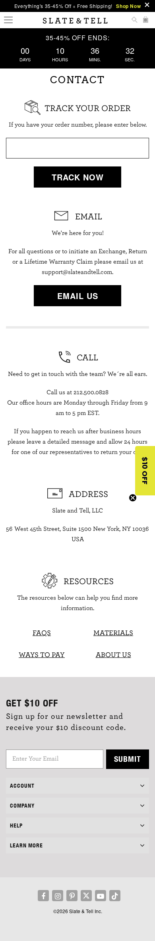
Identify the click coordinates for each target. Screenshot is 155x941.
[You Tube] (100, 895)
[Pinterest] (72, 895)
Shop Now (128, 6)
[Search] (134, 20)
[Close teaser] (133, 498)
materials (113, 633)
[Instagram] (57, 895)
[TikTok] (114, 895)
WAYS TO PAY (42, 655)
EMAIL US (77, 295)
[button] (145, 470)
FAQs (42, 633)
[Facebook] (43, 895)
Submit (127, 758)
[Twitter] (86, 895)
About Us (113, 655)
